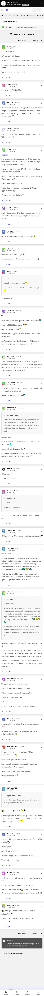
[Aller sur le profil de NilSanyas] (3, 906)
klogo (9, 271)
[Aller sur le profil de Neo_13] (3, 129)
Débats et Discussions (28, 27)
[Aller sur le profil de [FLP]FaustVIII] (3, 789)
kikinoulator (11, 678)
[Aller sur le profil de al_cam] (3, 873)
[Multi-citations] (3, 77)
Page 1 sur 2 (21, 41)
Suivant (35, 41)
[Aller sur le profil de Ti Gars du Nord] (3, 492)
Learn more (4, 3)
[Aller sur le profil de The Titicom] (3, 383)
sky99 (10, 27)
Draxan (9, 207)
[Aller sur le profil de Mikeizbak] (3, 311)
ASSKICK (10, 102)
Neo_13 (9, 129)
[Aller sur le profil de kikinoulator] (3, 679)
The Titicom (11, 383)
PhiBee (9, 468)
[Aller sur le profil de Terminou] (3, 549)
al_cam (9, 872)
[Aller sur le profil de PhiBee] (3, 469)
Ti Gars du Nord (12, 491)
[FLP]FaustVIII (12, 788)
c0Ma (9, 84)
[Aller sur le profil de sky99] (3, 27)
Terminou (10, 548)
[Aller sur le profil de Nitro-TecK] (3, 357)
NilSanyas (10, 905)
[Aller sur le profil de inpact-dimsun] (3, 747)
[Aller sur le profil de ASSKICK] (3, 103)
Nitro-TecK (10, 356)
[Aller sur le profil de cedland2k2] (3, 531)
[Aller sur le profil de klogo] (3, 272)
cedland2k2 (11, 530)
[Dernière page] (41, 41)
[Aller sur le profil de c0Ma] (3, 85)
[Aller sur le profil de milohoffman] (3, 250)
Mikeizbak (10, 311)
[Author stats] (41, 47)
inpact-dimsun (12, 746)
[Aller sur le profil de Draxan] (3, 208)
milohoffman (11, 249)
